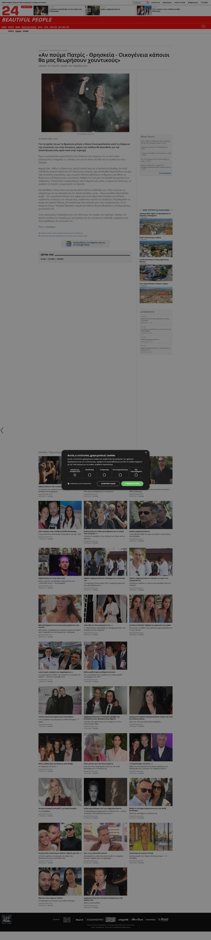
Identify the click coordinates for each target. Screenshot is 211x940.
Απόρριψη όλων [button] (108, 484)
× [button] (146, 452)
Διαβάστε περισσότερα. (104, 464)
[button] (79, 483)
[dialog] (105, 470)
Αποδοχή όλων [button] (132, 484)
